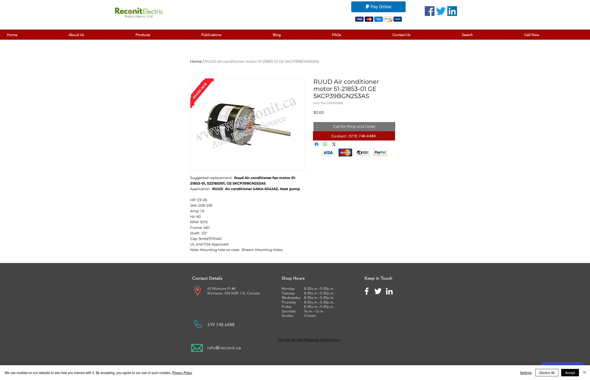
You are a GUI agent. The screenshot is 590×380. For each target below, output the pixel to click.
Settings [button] (526, 372)
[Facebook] (429, 11)
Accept (570, 372)
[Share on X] (334, 144)
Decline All (547, 372)
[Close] (584, 372)
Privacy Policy (182, 372)
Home (196, 61)
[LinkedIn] (452, 11)
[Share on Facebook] (316, 144)
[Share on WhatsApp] (325, 144)
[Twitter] (441, 11)
